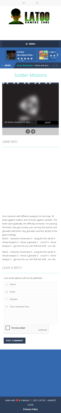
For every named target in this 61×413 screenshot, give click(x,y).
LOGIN (24, 3)
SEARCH (37, 3)
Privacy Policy (30, 409)
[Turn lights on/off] (28, 131)
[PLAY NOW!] (11, 54)
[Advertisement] (31, 30)
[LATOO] (30, 16)
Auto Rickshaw (25, 65)
